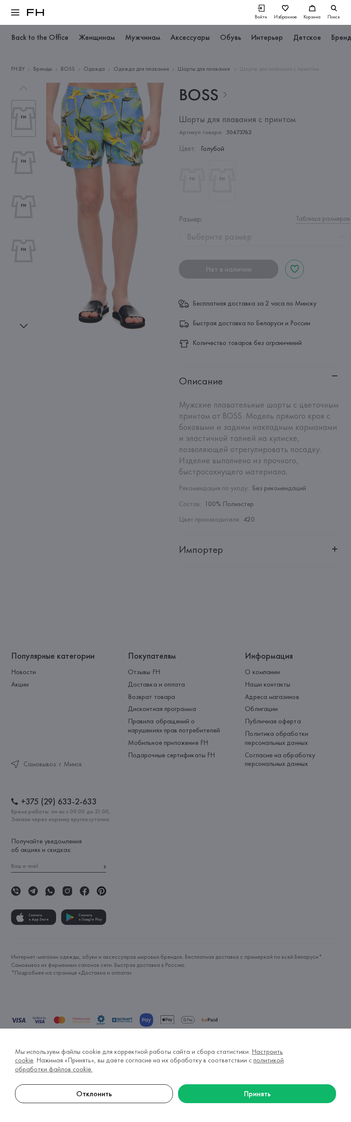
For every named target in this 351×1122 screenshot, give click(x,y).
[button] (15, 12)
